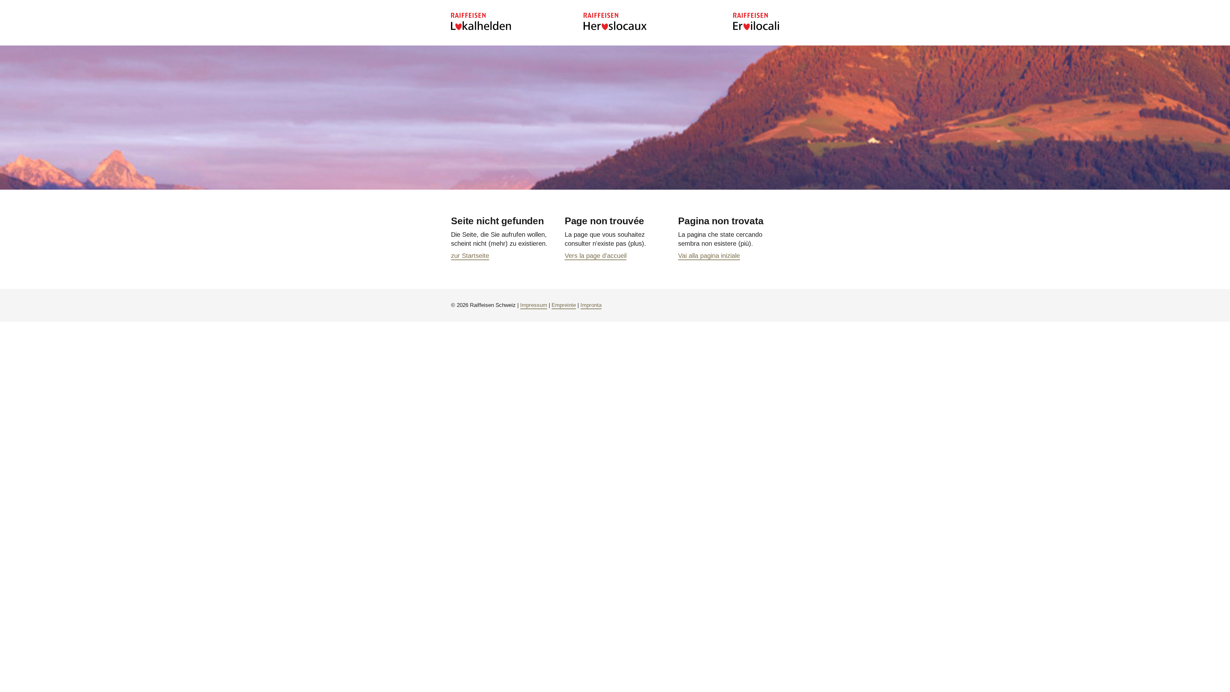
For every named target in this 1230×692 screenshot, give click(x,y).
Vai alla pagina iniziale (709, 255)
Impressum (533, 305)
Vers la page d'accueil (596, 255)
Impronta (591, 305)
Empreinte (564, 305)
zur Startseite (470, 255)
